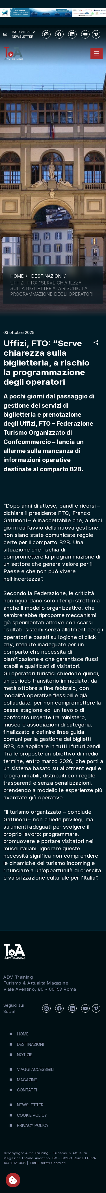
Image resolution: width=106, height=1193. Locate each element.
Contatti (27, 1089)
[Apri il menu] (96, 53)
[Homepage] (13, 53)
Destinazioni (46, 276)
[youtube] (85, 34)
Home (17, 276)
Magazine (27, 1079)
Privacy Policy (33, 1125)
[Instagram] (46, 34)
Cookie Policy (32, 1115)
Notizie (24, 1054)
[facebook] (59, 34)
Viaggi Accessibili (35, 1069)
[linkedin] (72, 34)
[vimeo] (96, 34)
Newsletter (30, 1104)
